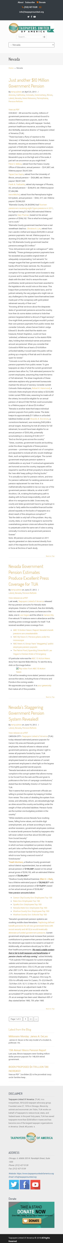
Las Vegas (24, 615)
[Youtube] (35, 1189)
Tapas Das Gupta (16, 174)
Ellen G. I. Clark (46, 879)
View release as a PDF (18, 598)
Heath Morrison (16, 862)
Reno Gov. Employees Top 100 (26, 901)
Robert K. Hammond (41, 388)
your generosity (44, 685)
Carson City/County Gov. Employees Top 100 (32, 898)
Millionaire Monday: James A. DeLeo (28, 1036)
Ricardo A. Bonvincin (39, 419)
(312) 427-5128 (30, 7)
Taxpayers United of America (31, 601)
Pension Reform (16, 101)
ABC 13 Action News (41, 658)
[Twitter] (28, 17)
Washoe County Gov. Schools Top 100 (30, 914)
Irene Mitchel (14, 194)
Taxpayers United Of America (31, 27)
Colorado (30, 95)
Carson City (48, 615)
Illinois (49, 95)
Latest (11, 98)
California (20, 95)
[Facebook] (31, 17)
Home (11, 68)
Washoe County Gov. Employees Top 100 (31, 911)
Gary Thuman (23, 215)
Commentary (40, 95)
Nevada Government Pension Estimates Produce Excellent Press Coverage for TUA (29, 575)
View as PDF (14, 109)
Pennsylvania (42, 98)
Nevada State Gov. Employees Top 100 (30, 908)
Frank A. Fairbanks (17, 184)
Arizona (12, 95)
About (20, 2)
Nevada (18, 98)
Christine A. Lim (34, 228)
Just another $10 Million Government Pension (29, 83)
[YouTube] (34, 17)
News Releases (29, 98)
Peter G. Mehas (15, 164)
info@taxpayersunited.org (31, 12)
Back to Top (50, 556)
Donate (42, 2)
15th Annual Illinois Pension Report (27, 1050)
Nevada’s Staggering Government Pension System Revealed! (26, 713)
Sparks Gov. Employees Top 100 (27, 904)
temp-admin (16, 92)
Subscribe (30, 2)
